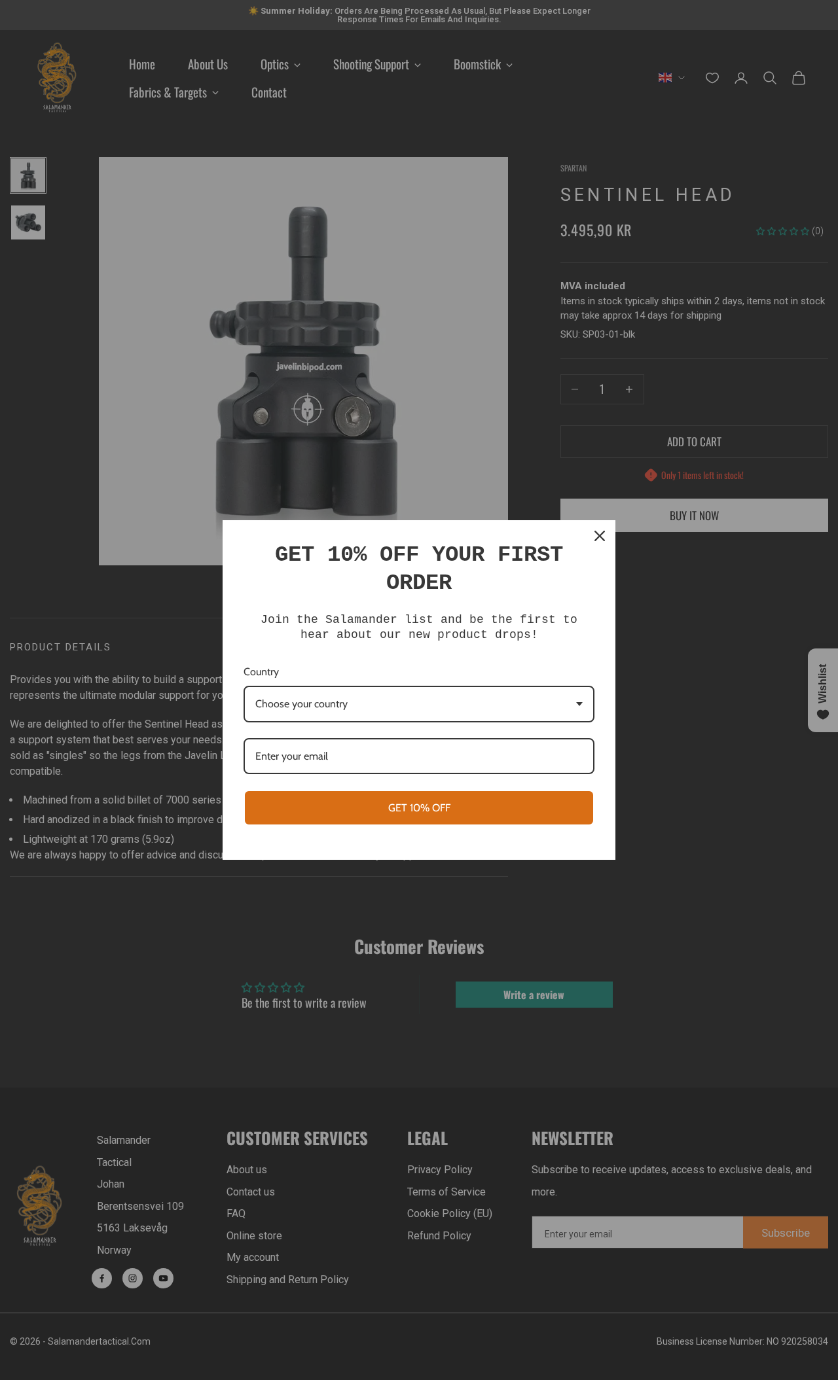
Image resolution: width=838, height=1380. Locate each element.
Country (261, 671)
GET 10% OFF (419, 808)
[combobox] (419, 704)
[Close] (599, 536)
